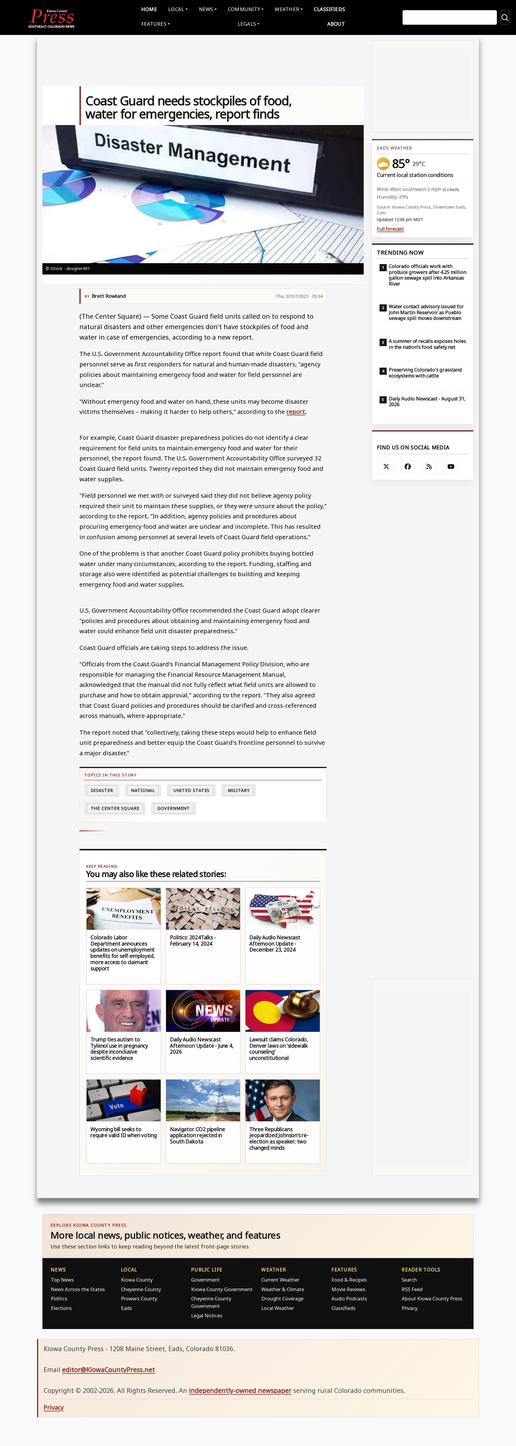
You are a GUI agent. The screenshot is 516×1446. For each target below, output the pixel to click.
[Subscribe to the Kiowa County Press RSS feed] (429, 466)
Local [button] (176, 9)
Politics (59, 1298)
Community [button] (244, 9)
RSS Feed (412, 1289)
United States (191, 790)
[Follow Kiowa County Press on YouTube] (450, 466)
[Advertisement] (423, 729)
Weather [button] (287, 9)
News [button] (206, 9)
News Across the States (78, 1289)
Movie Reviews (348, 1289)
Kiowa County (137, 1279)
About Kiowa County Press (432, 1298)
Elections (61, 1308)
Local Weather (277, 1308)
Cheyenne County (141, 1289)
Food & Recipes (349, 1279)
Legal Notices (206, 1315)
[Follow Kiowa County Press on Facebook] (407, 466)
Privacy (409, 1308)
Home (149, 9)
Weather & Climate (282, 1289)
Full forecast (390, 229)
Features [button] (153, 23)
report (295, 411)
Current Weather (280, 1279)
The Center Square (115, 808)
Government (173, 808)
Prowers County (139, 1298)
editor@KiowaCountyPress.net (108, 1369)
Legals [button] (247, 23)
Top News (62, 1279)
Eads (126, 1308)
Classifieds (329, 9)
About (336, 23)
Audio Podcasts (349, 1298)
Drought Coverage (282, 1298)
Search (409, 1279)
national (143, 790)
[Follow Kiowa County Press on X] (386, 466)
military (239, 790)
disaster (102, 790)
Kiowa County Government (222, 1289)
